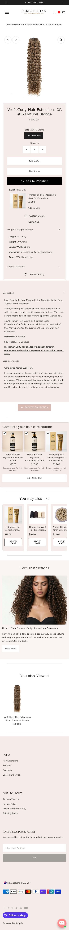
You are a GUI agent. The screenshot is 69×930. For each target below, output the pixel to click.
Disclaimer (13, 387)
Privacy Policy (9, 804)
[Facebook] (4, 908)
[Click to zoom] (61, 40)
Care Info (7, 770)
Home (10, 24)
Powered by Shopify (13, 923)
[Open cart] (63, 12)
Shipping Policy (10, 813)
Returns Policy (37, 274)
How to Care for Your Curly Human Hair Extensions (30, 628)
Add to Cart (34, 161)
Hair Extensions (10, 760)
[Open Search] (54, 12)
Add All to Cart (34, 478)
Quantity (34, 143)
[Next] (15, 39)
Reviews (7, 765)
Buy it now (34, 171)
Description (8, 292)
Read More (10, 648)
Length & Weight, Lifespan (20, 229)
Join (34, 857)
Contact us (33, 222)
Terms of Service (11, 799)
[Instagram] (8, 908)
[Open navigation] (10, 12)
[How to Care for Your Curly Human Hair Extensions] (34, 600)
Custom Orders (37, 215)
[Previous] (8, 39)
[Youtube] (26, 908)
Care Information (11, 360)
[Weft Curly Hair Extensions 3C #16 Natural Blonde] (17, 698)
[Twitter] (21, 908)
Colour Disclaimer (16, 266)
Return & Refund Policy (14, 808)
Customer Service (11, 774)
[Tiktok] (16, 908)
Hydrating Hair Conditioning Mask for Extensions (12, 531)
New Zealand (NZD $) (18, 882)
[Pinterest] (12, 908)
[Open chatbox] (61, 923)
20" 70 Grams (34, 135)
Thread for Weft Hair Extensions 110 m (37, 530)
